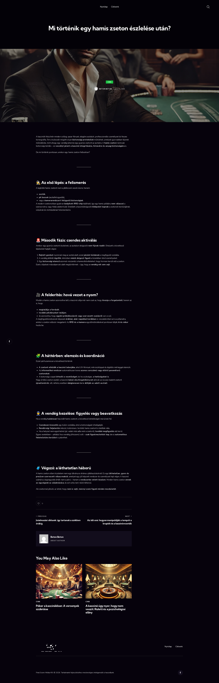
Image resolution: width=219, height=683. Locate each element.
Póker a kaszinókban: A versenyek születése (57, 607)
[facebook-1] (180, 672)
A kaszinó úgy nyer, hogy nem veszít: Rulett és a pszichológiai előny (105, 609)
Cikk (109, 82)
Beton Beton (57, 537)
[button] (39, 503)
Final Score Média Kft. (44, 672)
